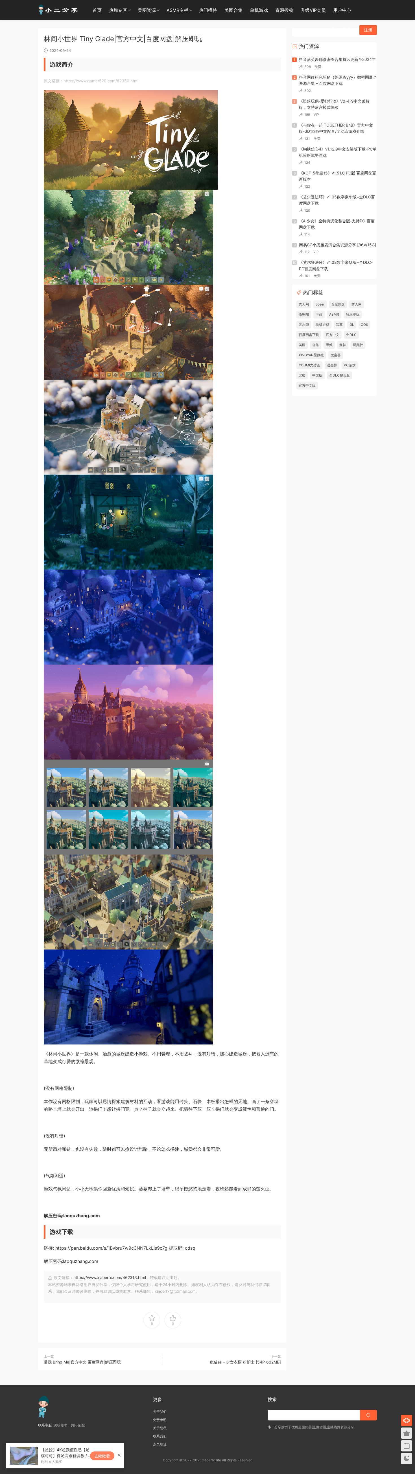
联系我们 (160, 1436)
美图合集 (233, 10)
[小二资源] (59, 10)
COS (364, 324)
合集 (315, 345)
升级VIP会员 (313, 10)
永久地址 (160, 1444)
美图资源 (147, 10)
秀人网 (304, 304)
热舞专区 (118, 10)
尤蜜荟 (336, 355)
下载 (319, 314)
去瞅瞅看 (102, 1455)
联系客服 (45, 1425)
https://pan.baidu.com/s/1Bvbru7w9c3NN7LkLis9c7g (112, 1248)
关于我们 (160, 1411)
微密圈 (304, 314)
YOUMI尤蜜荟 (309, 365)
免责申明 (160, 1420)
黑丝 (329, 345)
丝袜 (342, 345)
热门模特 (208, 10)
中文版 (317, 375)
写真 (339, 324)
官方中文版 (307, 385)
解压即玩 (352, 314)
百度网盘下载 (309, 335)
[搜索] (333, 30)
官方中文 (332, 335)
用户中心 (342, 10)
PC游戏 (349, 365)
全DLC (351, 335)
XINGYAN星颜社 (311, 355)
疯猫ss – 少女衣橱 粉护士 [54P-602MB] (245, 1362)
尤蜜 (302, 375)
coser (320, 304)
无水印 (304, 324)
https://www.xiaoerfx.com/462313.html (109, 1277)
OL (352, 324)
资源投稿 (284, 10)
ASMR (334, 314)
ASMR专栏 (177, 10)
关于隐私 (160, 1428)
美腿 (302, 345)
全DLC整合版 (339, 375)
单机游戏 (259, 10)
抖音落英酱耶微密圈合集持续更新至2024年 (337, 59)
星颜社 (358, 345)
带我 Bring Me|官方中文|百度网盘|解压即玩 (82, 1362)
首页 (97, 10)
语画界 (332, 365)
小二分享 (274, 1427)
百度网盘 (338, 304)
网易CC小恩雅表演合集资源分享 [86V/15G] (337, 244)
